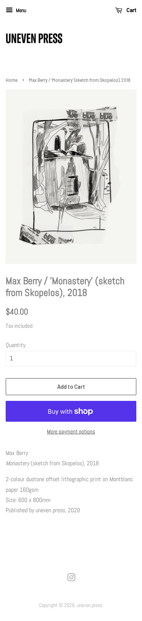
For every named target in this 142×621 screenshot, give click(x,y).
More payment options (71, 431)
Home (11, 80)
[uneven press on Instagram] (71, 579)
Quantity (15, 345)
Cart (130, 10)
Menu (20, 10)
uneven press (89, 605)
